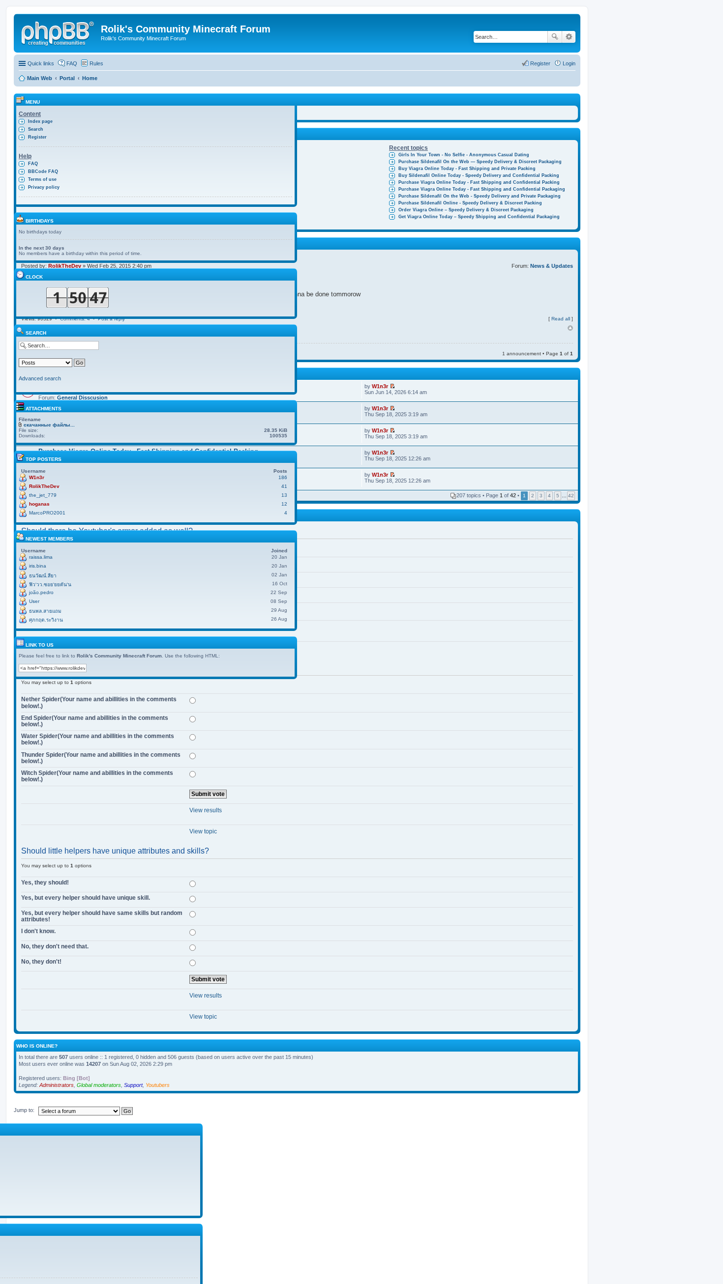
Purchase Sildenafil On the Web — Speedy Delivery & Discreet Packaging (480, 161)
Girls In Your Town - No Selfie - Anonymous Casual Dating (463, 154)
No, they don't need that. (55, 946)
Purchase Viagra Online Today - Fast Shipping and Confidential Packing (479, 182)
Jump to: (24, 1110)
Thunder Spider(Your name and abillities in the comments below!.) (101, 758)
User (34, 601)
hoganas (39, 504)
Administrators (56, 1085)
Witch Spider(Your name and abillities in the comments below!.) (97, 776)
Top (570, 328)
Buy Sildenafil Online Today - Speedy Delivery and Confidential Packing (478, 175)
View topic (203, 831)
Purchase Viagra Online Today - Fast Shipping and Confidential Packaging (481, 189)
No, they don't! (41, 961)
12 (284, 504)
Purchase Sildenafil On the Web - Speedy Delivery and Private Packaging (479, 196)
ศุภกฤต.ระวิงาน (46, 620)
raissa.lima (41, 557)
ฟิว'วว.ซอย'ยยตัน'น (50, 584)
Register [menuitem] (540, 63)
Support (133, 1085)
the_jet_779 (43, 495)
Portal (67, 78)
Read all (560, 318)
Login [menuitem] (569, 63)
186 (282, 477)
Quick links (41, 63)
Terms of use (42, 179)
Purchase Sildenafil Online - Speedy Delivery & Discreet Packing (470, 202)
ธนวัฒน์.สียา (43, 575)
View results (205, 810)
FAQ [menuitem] (71, 63)
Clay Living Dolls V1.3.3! (242, 154)
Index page (40, 121)
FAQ (33, 163)
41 (284, 486)
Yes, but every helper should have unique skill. (85, 897)
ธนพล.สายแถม (45, 611)
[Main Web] (58, 32)
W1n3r (380, 386)
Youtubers (158, 1085)
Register (37, 137)
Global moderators (99, 1085)
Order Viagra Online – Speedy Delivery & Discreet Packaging (466, 209)
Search (554, 37)
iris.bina (37, 566)
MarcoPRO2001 (47, 512)
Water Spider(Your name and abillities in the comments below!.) (97, 739)
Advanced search (568, 37)
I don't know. (38, 931)
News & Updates (551, 266)
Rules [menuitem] (96, 63)
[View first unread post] (392, 386)
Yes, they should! (45, 882)
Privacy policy (44, 187)
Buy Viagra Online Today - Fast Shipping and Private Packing (467, 168)
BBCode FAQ (43, 171)
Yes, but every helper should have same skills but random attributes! (101, 916)
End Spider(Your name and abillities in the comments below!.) (94, 721)
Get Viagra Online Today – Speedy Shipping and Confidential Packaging (479, 216)
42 (571, 495)
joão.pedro (41, 592)
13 (284, 495)
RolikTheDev (44, 486)
